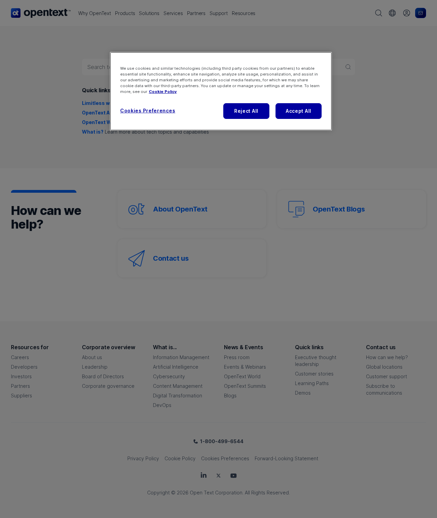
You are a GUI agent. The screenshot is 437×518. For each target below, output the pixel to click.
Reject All (246, 111)
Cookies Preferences (147, 110)
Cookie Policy (163, 91)
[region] (221, 91)
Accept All (298, 111)
